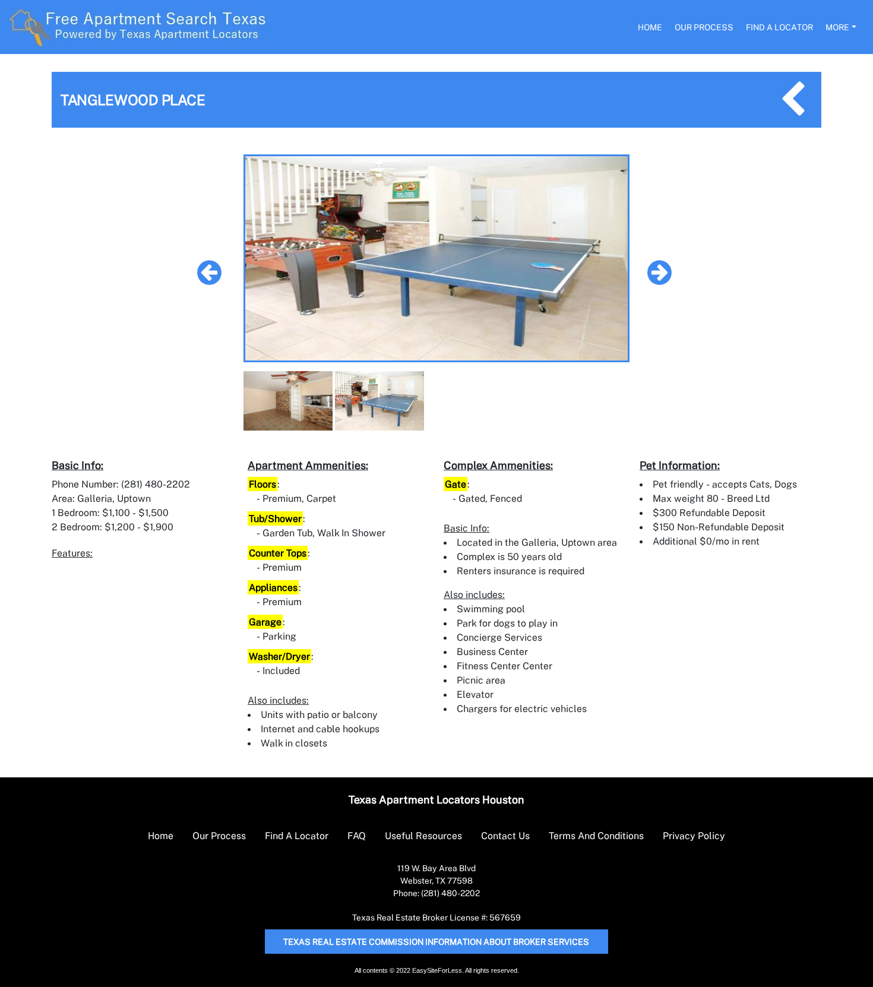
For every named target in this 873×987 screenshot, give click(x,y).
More (837, 27)
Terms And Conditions (596, 836)
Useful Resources (423, 836)
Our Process (704, 27)
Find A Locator (779, 27)
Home (650, 27)
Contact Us (505, 836)
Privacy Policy (694, 836)
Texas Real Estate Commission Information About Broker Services (436, 942)
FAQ (356, 836)
